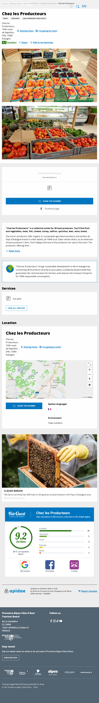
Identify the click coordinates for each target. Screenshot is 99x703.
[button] (77, 6)
